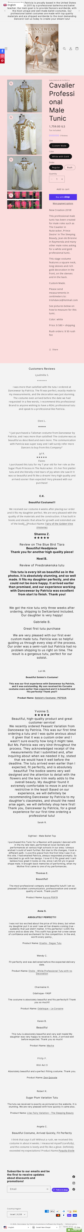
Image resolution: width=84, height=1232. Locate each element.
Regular (56, 167)
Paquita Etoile (66, 1150)
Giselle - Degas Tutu (50, 943)
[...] (25, 523)
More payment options (63, 203)
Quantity (53, 173)
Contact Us (75, 1230)
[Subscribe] (47, 1189)
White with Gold (60, 156)
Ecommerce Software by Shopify (49, 1224)
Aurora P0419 (50, 897)
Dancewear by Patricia (26, 1224)
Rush (69, 167)
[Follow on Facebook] (2, 51)
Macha (50, 1045)
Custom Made (59, 145)
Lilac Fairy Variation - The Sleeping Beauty (50, 1113)
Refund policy (71, 1224)
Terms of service (70, 1227)
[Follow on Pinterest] (2, 61)
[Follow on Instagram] (2, 56)
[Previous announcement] (4, 10)
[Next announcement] (79, 10)
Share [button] (55, 349)
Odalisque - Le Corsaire (50, 1008)
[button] (6, 48)
